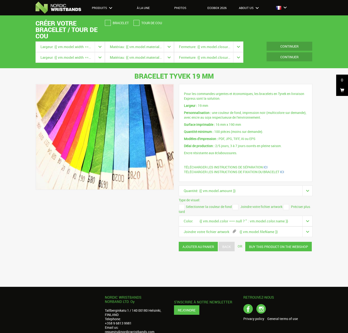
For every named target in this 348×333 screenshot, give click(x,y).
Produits (100, 8)
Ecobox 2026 (217, 8)
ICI (265, 167)
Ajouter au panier (198, 246)
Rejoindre (187, 310)
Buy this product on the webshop (278, 246)
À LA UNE (143, 8)
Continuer (289, 46)
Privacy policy (253, 318)
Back (226, 246)
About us (246, 8)
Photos (180, 8)
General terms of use (282, 318)
